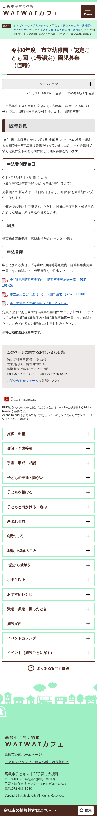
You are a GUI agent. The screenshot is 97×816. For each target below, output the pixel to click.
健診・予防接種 (19, 448)
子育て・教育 (60, 25)
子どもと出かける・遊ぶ (27, 507)
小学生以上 (16, 580)
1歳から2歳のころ (22, 551)
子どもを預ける (49, 30)
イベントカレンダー (23, 638)
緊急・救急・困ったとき (27, 609)
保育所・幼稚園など (74, 30)
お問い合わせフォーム (22, 380)
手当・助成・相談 (21, 463)
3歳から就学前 (19, 565)
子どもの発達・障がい (25, 478)
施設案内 (14, 624)
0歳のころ (15, 536)
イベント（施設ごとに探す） (30, 653)
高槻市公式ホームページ (23, 754)
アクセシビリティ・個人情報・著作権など (37, 762)
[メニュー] (88, 11)
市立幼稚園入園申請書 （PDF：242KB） (39, 303)
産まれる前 (16, 521)
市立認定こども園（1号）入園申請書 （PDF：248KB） (49, 294)
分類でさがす (41, 25)
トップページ (22, 25)
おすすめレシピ (19, 594)
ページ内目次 (48, 84)
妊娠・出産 (16, 434)
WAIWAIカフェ (28, 30)
